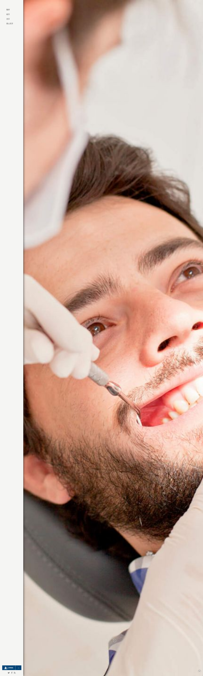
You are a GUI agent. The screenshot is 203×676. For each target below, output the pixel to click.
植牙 (8, 14)
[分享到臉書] (11, 673)
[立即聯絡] (18, 667)
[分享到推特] (9, 673)
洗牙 (8, 19)
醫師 (8, 10)
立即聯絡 (10, 668)
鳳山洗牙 (9, 23)
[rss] (15, 673)
